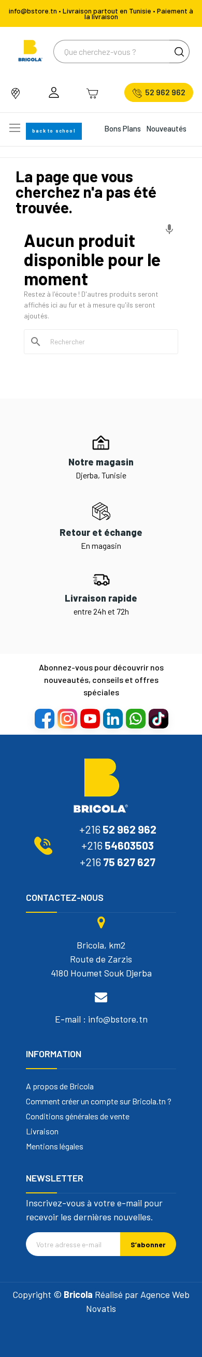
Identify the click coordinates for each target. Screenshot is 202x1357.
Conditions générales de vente (77, 1116)
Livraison (42, 1131)
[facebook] (44, 718)
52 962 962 (165, 92)
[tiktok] (158, 718)
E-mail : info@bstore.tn (101, 1019)
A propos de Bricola (60, 1086)
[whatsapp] (135, 718)
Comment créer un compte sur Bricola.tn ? (98, 1101)
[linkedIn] (112, 718)
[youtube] (89, 718)
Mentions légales (54, 1146)
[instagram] (66, 718)
